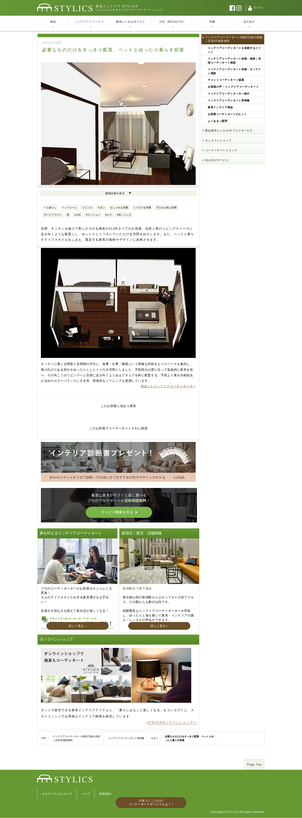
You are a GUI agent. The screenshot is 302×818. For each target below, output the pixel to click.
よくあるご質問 (217, 121)
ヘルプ (85, 793)
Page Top (254, 764)
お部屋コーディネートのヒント (227, 114)
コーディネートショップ (221, 150)
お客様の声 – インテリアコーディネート (233, 86)
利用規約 (105, 793)
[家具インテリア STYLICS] (64, 7)
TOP (43, 738)
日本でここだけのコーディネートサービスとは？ (150, 802)
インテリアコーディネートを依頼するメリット (234, 50)
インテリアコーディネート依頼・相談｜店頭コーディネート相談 (234, 60)
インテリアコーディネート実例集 (229, 100)
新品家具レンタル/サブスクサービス (229, 130)
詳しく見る (76, 626)
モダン (154, 738)
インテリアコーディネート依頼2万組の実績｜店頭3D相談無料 (233, 39)
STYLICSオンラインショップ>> (172, 722)
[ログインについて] (250, 8)
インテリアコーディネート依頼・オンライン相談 (234, 71)
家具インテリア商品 (220, 107)
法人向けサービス (217, 160)
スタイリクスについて (57, 793)
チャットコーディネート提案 (226, 79)
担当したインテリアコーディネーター (168, 386)
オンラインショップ (218, 140)
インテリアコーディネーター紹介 (229, 93)
